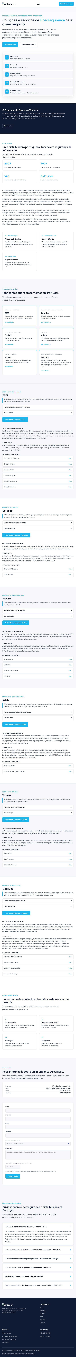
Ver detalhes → (9, 322)
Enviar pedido (13, 1176)
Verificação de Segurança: (18, 1163)
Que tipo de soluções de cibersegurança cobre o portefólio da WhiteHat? (33, 1285)
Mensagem (8, 1148)
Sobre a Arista (38, 718)
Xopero (42, 1320)
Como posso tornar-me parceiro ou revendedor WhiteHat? (28, 1267)
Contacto (5, 1342)
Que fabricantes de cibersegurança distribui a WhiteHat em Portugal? (32, 1259)
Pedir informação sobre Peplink (16, 623)
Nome (7, 1107)
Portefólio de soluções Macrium (38, 901)
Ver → (70, 458)
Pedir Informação (66, 4)
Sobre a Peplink (38, 616)
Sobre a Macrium (38, 906)
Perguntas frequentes (9, 1339)
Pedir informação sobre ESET (15, 419)
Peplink (42, 1314)
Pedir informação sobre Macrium (16, 913)
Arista (42, 1317)
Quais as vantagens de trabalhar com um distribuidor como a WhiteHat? (33, 1250)
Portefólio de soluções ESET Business (38, 407)
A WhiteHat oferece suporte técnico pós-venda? (24, 1276)
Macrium (42, 1323)
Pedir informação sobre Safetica (16, 535)
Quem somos (6, 1333)
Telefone (8, 1132)
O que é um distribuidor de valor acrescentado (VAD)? (26, 1227)
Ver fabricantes (10, 45)
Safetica (42, 1310)
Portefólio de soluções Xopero (38, 807)
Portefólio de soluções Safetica (38, 523)
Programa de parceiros (9, 1336)
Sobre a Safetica (38, 528)
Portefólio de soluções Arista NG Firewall (38, 712)
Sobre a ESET (38, 413)
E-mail (7, 1123)
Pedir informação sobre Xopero (16, 820)
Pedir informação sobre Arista (15, 724)
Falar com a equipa (28, 45)
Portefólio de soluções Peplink (38, 610)
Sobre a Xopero (38, 813)
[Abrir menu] (38, 4)
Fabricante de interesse (12, 1140)
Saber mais (7, 126)
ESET (41, 1307)
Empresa (8, 1115)
